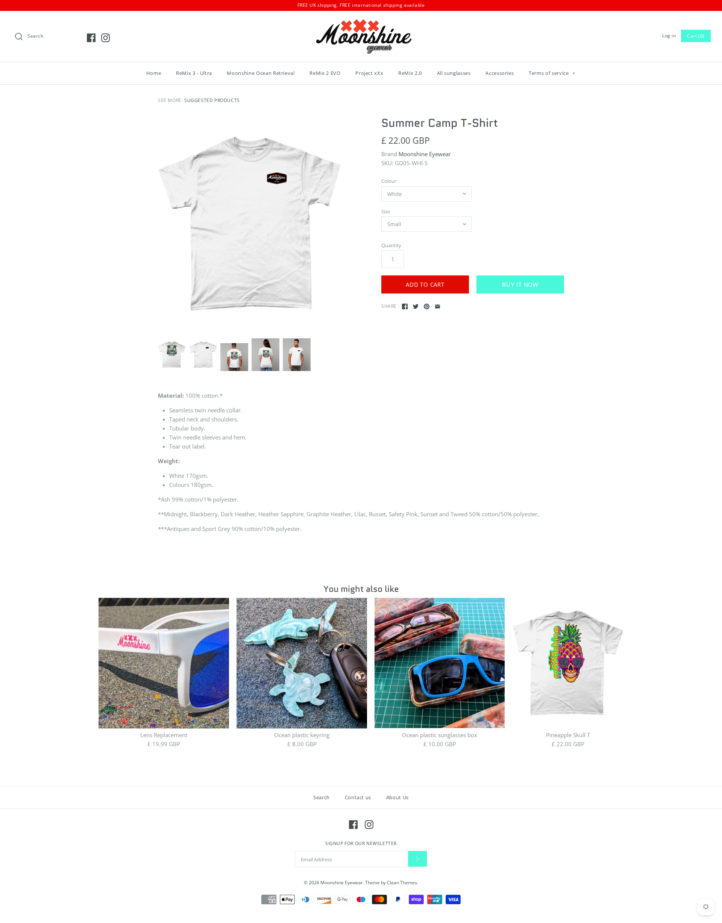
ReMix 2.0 (410, 73)
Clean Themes (402, 882)
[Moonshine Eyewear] (361, 23)
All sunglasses (454, 73)
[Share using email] (437, 306)
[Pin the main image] (426, 306)
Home (153, 73)
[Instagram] (105, 37)
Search (321, 797)
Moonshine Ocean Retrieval (260, 73)
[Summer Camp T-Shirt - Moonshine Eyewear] (249, 223)
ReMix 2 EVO (324, 73)
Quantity (391, 245)
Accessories (499, 73)
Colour (388, 181)
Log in (669, 35)
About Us (397, 797)
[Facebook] (91, 37)
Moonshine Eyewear (425, 154)
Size (385, 211)
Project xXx (369, 73)
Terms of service (552, 73)
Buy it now (520, 284)
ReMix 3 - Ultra (194, 73)
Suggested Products (212, 100)
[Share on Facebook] (405, 306)
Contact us (358, 797)
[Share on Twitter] (416, 306)
